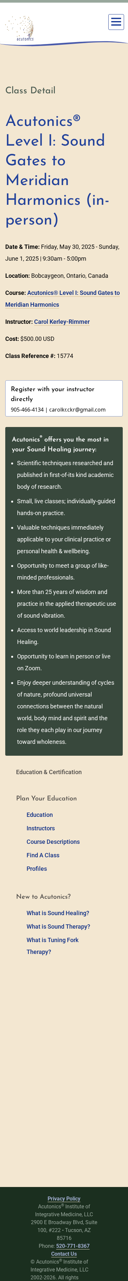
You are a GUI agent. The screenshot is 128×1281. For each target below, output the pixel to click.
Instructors (41, 828)
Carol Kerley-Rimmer (62, 321)
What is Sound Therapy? (58, 926)
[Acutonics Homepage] (19, 28)
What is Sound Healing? (58, 913)
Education (40, 814)
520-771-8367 (73, 1246)
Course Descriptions (53, 841)
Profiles (37, 868)
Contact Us (64, 1254)
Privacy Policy (64, 1199)
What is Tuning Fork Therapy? (52, 946)
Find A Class (43, 855)
